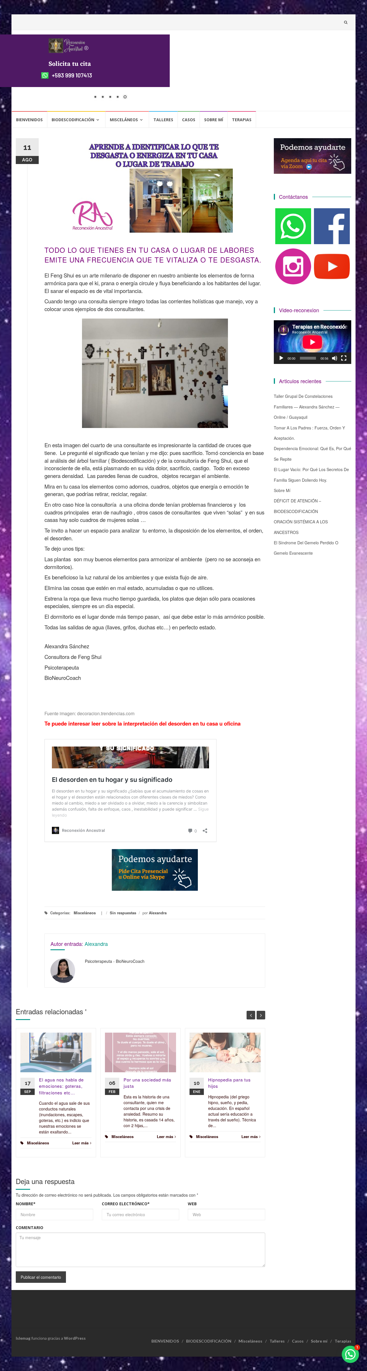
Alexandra (158, 912)
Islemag (23, 1338)
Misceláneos (124, 119)
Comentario (29, 1227)
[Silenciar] (334, 358)
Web (192, 1203)
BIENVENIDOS (29, 119)
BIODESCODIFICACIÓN (73, 119)
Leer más (80, 1143)
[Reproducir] (281, 358)
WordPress (75, 1338)
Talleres (163, 119)
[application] (312, 342)
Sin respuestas (123, 912)
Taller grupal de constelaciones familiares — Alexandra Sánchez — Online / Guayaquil (306, 406)
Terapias (241, 119)
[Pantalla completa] (344, 358)
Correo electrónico (126, 1203)
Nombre (26, 1203)
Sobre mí (213, 119)
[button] (350, 1354)
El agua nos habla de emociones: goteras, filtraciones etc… (61, 1086)
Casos (188, 119)
